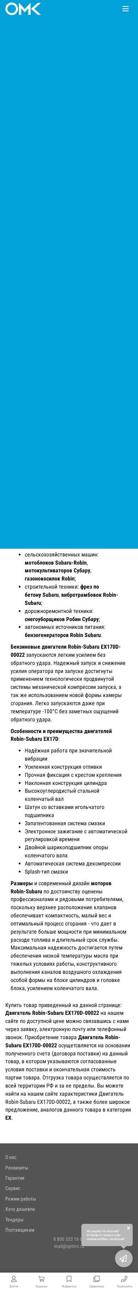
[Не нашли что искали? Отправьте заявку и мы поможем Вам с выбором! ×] (124, 1258)
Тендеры (14, 1219)
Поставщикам (19, 1230)
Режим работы (20, 1199)
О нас (10, 1157)
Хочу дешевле (20, 1209)
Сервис (12, 1188)
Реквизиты (16, 1168)
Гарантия (14, 1178)
